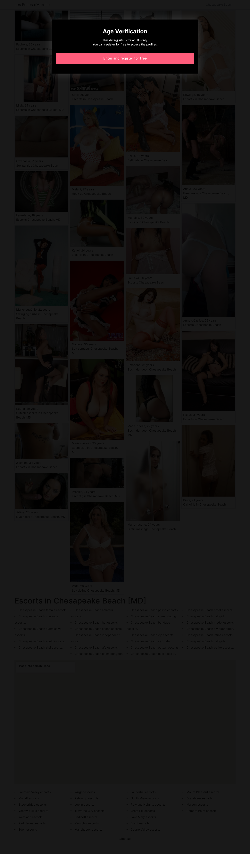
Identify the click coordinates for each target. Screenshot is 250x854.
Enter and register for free (125, 58)
